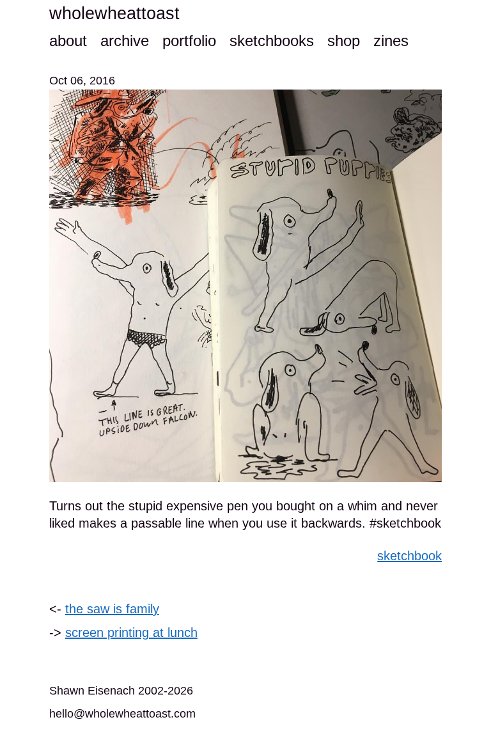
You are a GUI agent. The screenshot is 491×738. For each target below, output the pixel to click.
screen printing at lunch (131, 632)
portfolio (189, 40)
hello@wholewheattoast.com (122, 713)
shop (343, 40)
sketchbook (409, 556)
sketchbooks (272, 40)
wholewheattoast (114, 13)
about (68, 40)
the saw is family (112, 609)
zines (391, 40)
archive (124, 40)
